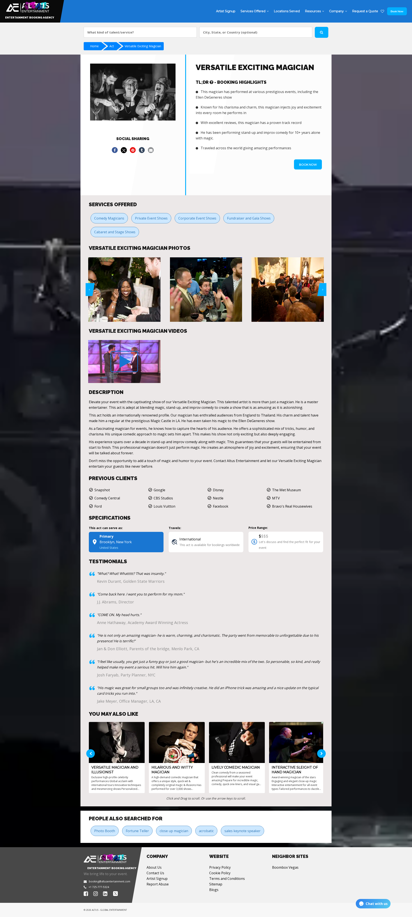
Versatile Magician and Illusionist (114, 769)
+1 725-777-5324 (99, 887)
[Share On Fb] (114, 150)
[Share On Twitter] (123, 150)
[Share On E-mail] (150, 150)
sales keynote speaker (242, 831)
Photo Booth (104, 831)
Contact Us (155, 873)
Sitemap (215, 884)
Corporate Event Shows (197, 218)
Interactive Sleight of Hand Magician (295, 769)
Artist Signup (157, 878)
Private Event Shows (151, 218)
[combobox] (140, 32)
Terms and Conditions (227, 878)
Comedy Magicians (109, 218)
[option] (130, 289)
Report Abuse (158, 884)
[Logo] (27, 6)
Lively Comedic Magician (236, 767)
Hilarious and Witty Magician (172, 769)
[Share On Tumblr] (141, 150)
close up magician (174, 831)
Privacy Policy (220, 867)
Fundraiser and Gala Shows (249, 218)
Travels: (175, 528)
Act (111, 46)
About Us (154, 867)
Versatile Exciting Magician (143, 46)
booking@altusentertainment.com (109, 881)
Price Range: (258, 528)
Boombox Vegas (285, 867)
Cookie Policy (219, 873)
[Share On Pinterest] (132, 150)
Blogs (213, 889)
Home (94, 46)
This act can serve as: (106, 528)
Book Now (397, 11)
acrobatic (206, 831)
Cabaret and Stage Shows (114, 232)
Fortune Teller (137, 831)
